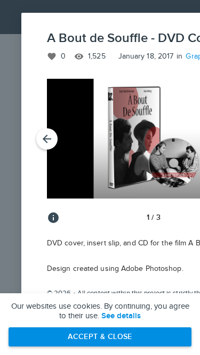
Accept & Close (100, 336)
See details (121, 316)
